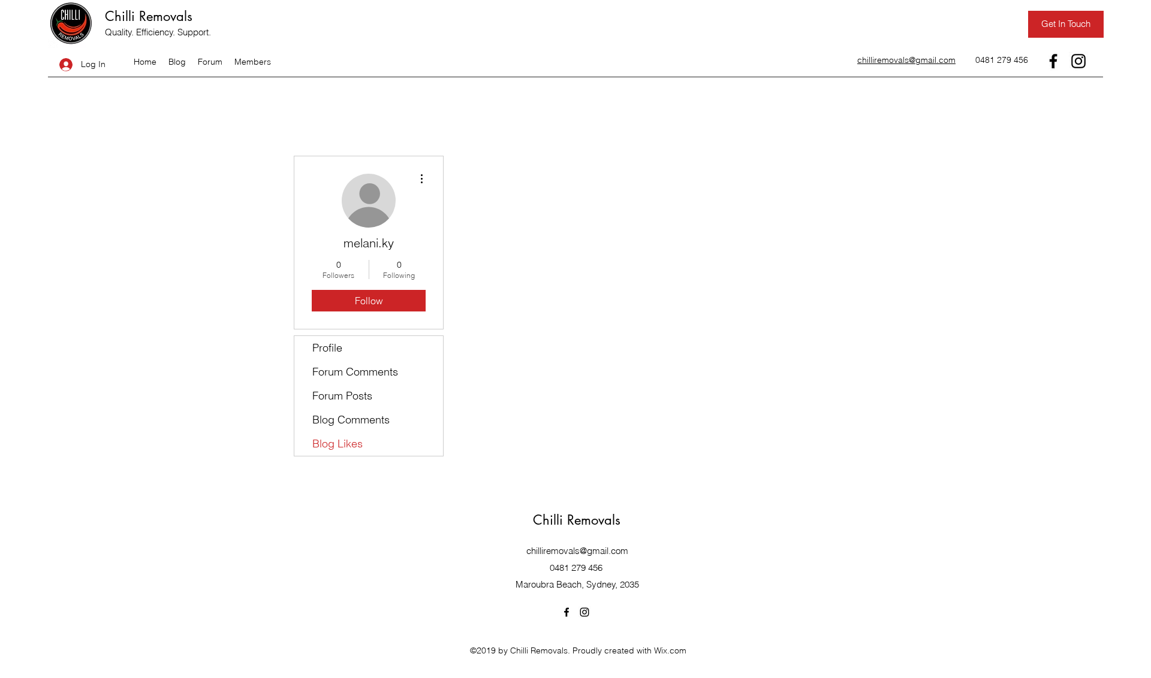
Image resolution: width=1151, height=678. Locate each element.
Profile (327, 348)
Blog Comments (351, 419)
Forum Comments (355, 372)
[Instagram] (1078, 61)
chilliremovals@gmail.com (577, 550)
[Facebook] (1053, 61)
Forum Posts (342, 395)
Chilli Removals (148, 16)
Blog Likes (337, 443)
